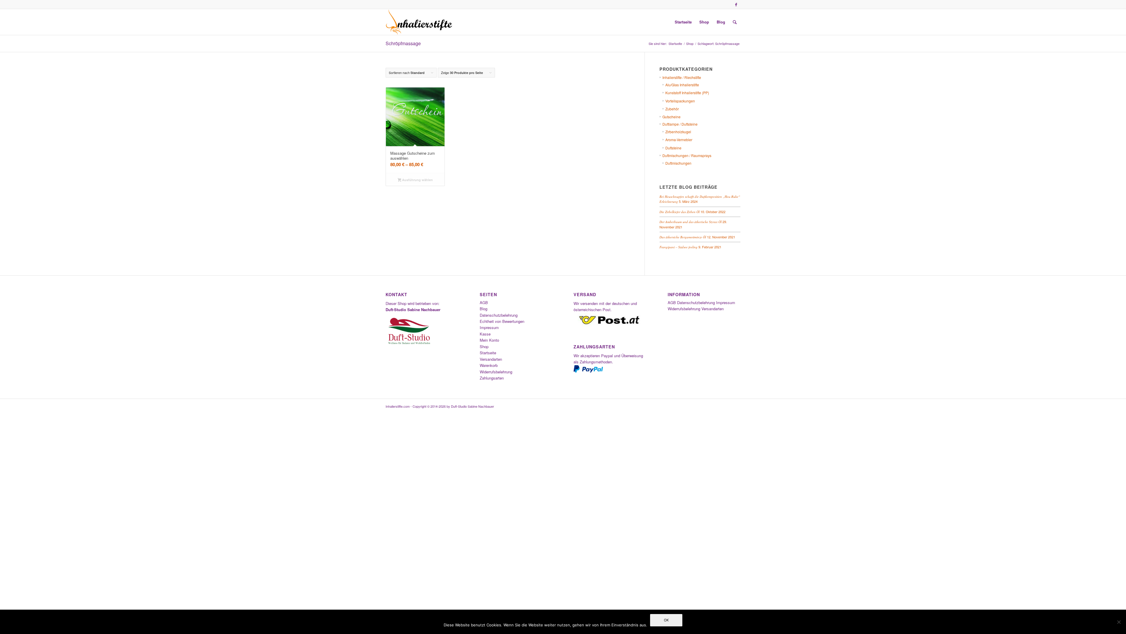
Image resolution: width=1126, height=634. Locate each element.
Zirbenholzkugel (678, 131)
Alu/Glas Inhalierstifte (682, 84)
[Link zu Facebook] (736, 4)
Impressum (489, 327)
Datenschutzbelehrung (499, 315)
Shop (484, 346)
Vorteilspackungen (680, 100)
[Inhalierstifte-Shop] (419, 22)
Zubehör (672, 108)
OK (666, 620)
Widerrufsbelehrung (496, 372)
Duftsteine (673, 147)
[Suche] (734, 22)
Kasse (485, 334)
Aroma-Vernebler (678, 139)
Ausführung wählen (417, 180)
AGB (484, 302)
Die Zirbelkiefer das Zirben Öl (679, 212)
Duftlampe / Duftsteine (680, 124)
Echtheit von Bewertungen (502, 321)
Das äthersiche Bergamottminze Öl (682, 237)
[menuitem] (683, 22)
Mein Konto (489, 340)
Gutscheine (671, 116)
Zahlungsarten (492, 378)
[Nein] (1119, 622)
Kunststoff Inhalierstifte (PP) (687, 92)
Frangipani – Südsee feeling (678, 247)
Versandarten (491, 359)
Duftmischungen (678, 163)
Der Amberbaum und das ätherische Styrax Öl (690, 222)
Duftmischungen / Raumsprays (686, 155)
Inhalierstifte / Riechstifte (681, 77)
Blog (483, 308)
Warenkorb (489, 365)
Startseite (488, 352)
